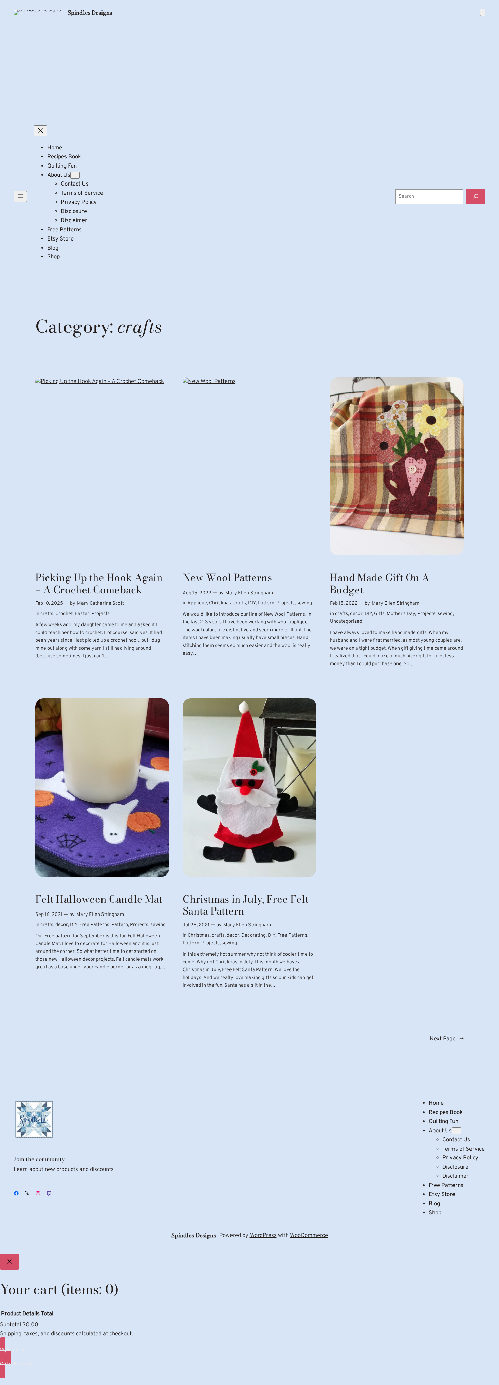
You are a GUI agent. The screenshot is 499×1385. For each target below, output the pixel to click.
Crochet (64, 614)
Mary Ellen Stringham (249, 593)
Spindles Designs (90, 12)
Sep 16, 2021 (48, 914)
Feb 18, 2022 (344, 603)
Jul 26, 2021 (196, 925)
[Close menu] (40, 130)
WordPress (263, 1235)
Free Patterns (94, 925)
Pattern (266, 603)
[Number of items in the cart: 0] (482, 12)
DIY (252, 603)
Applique (197, 603)
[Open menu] (20, 196)
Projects (100, 614)
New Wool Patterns (227, 578)
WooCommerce (309, 1235)
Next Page (447, 1038)
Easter (82, 614)
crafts (46, 614)
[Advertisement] (249, 71)
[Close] (9, 1262)
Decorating (253, 935)
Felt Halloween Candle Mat (98, 899)
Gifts (379, 614)
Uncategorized (346, 621)
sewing (304, 603)
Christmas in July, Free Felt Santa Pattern (246, 905)
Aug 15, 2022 (197, 593)
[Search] (475, 196)
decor (356, 614)
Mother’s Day (401, 614)
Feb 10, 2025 (49, 603)
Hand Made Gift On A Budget (379, 584)
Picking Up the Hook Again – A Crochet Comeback (99, 584)
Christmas (220, 603)
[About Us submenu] (75, 175)
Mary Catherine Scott (100, 603)
